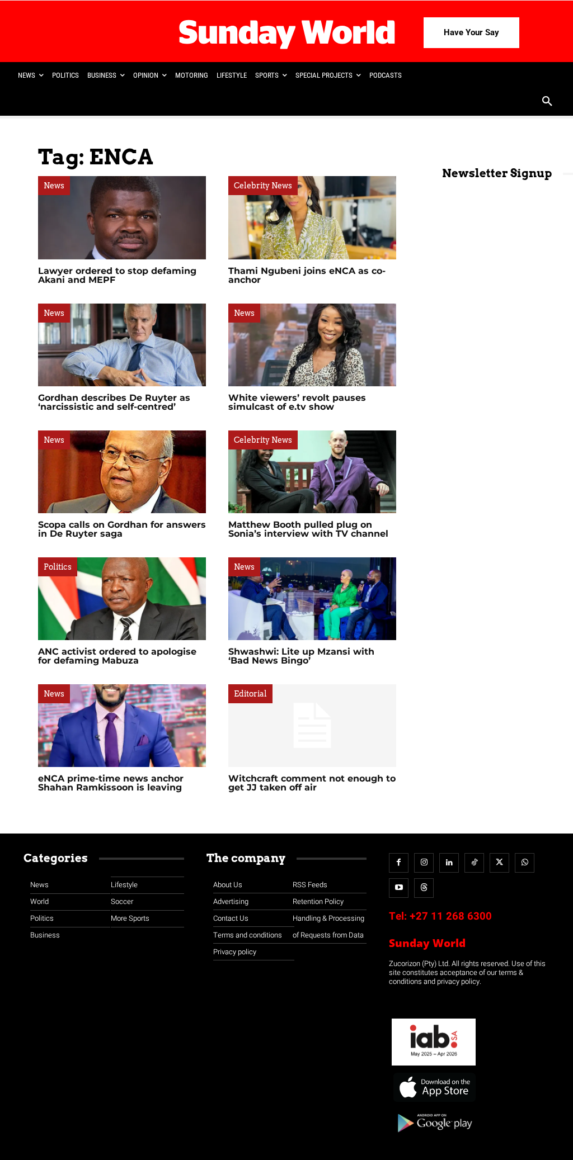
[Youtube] (398, 888)
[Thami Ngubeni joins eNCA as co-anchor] (312, 217)
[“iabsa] (433, 1065)
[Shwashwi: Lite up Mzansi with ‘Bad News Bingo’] (312, 598)
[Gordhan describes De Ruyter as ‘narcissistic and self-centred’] (122, 345)
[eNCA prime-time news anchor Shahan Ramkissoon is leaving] (122, 725)
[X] (499, 863)
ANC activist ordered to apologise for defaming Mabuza (117, 656)
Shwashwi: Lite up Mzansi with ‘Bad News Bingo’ (301, 656)
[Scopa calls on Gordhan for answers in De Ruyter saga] (122, 471)
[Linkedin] (449, 863)
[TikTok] (474, 863)
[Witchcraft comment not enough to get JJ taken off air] (312, 725)
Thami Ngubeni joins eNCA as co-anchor (307, 275)
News (54, 185)
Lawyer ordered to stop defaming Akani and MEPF (117, 275)
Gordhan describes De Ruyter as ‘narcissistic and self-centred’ (114, 402)
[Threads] (424, 888)
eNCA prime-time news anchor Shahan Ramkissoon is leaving (111, 783)
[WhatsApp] (524, 863)
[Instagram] (424, 863)
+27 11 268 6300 (451, 916)
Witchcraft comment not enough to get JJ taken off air (312, 783)
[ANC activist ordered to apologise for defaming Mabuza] (122, 598)
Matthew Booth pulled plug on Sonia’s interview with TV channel (308, 529)
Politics (58, 566)
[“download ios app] (433, 1102)
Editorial (250, 693)
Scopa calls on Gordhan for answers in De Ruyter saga (122, 529)
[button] (547, 102)
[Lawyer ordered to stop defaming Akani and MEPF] (122, 217)
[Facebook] (398, 863)
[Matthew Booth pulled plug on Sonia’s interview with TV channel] (312, 471)
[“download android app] (433, 1136)
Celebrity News (263, 185)
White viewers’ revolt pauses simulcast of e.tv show (297, 402)
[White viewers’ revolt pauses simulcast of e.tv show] (312, 345)
